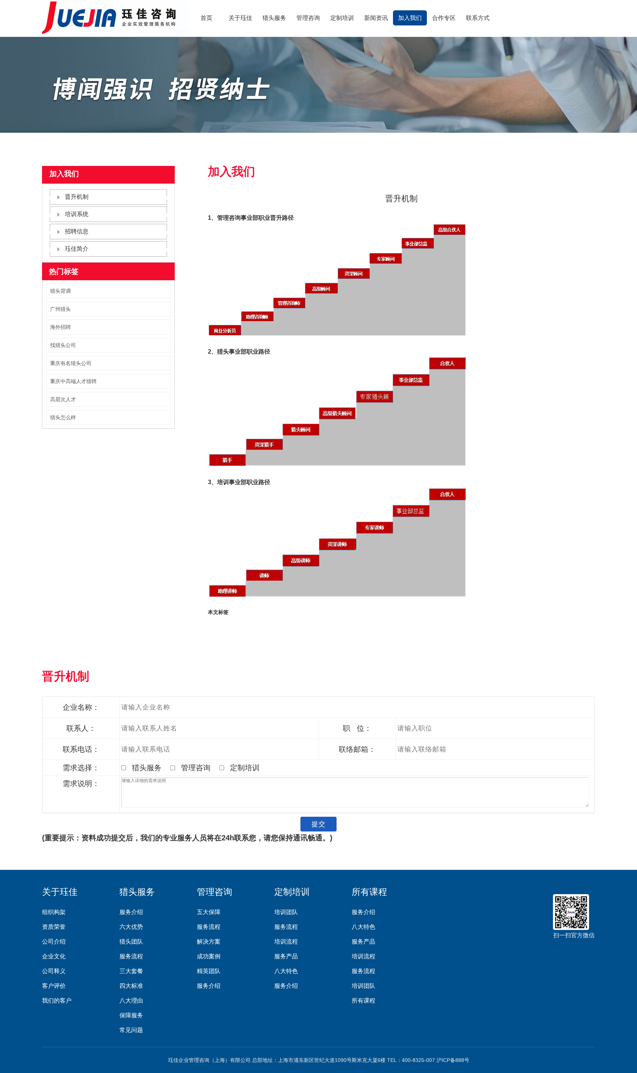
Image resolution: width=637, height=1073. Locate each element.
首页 (206, 18)
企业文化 (54, 956)
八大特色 (286, 971)
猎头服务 (274, 18)
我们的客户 (57, 1000)
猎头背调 (60, 291)
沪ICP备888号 (452, 1060)
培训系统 (76, 214)
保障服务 (131, 1015)
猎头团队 (131, 941)
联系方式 (478, 18)
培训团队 (286, 912)
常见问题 (131, 1030)
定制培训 (342, 18)
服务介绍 (131, 912)
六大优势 (131, 927)
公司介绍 (54, 941)
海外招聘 (60, 327)
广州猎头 (60, 309)
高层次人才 (63, 399)
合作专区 (444, 18)
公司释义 (54, 971)
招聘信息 (76, 231)
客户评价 (54, 986)
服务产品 (286, 956)
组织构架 (54, 912)
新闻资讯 (376, 18)
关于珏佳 (240, 18)
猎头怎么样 (63, 417)
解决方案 (208, 941)
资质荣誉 (54, 927)
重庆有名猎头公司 (70, 363)
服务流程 (131, 956)
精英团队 (208, 971)
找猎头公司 (63, 345)
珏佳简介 (76, 249)
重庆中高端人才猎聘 (73, 381)
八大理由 (131, 1000)
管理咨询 (308, 18)
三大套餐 (131, 971)
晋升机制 (76, 197)
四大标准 (131, 986)
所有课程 (369, 892)
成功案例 (208, 956)
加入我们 (410, 18)
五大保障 (208, 912)
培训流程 (286, 941)
